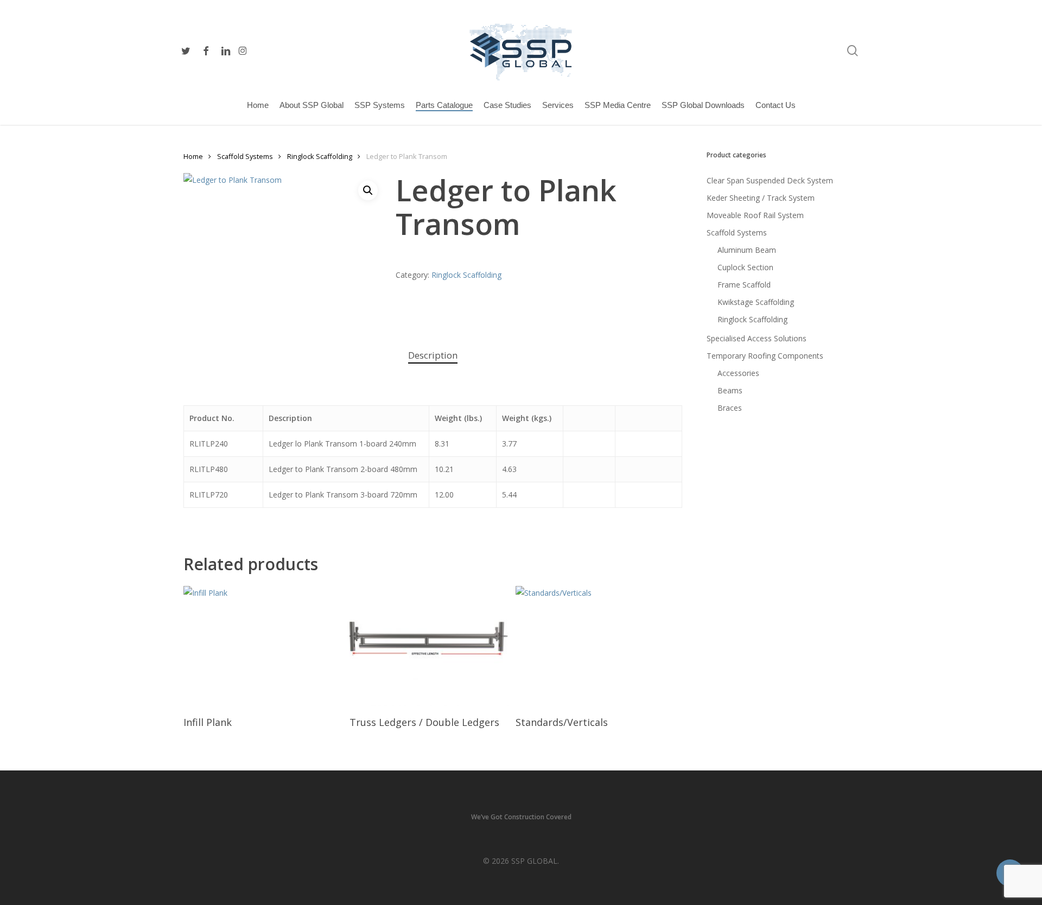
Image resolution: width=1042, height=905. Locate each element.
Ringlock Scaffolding (319, 156)
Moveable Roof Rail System (755, 215)
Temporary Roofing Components (765, 355)
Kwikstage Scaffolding (755, 302)
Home (193, 156)
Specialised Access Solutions (756, 338)
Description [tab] (433, 355)
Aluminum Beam (746, 250)
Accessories (738, 373)
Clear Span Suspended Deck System (770, 180)
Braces (729, 408)
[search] (852, 50)
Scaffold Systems (245, 156)
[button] (368, 190)
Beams (729, 390)
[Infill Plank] (263, 646)
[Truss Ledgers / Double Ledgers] (429, 646)
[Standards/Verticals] (595, 646)
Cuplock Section (745, 267)
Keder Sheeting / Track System (761, 198)
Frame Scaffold (744, 284)
